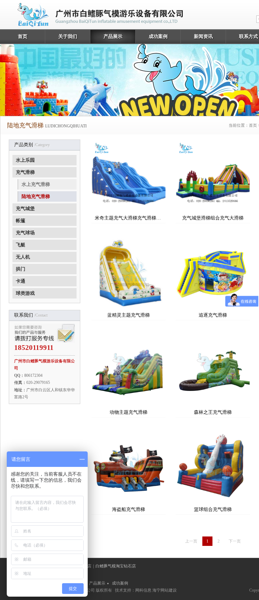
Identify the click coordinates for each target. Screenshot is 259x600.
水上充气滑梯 (36, 184)
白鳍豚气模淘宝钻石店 (115, 566)
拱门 (20, 269)
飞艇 (20, 244)
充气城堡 (25, 208)
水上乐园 (25, 160)
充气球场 (25, 232)
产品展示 (113, 36)
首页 (22, 36)
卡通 (20, 281)
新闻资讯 (203, 36)
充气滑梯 (25, 172)
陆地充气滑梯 (36, 196)
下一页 (235, 541)
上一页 (191, 541)
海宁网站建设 (164, 590)
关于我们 (67, 36)
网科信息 (143, 590)
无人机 (23, 256)
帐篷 (20, 220)
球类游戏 (25, 293)
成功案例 (158, 36)
